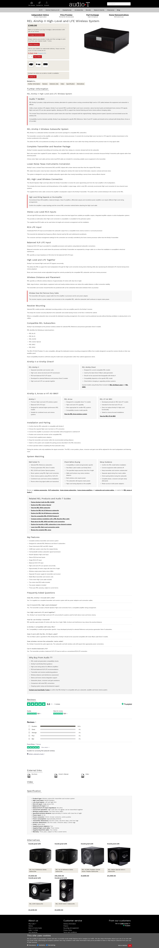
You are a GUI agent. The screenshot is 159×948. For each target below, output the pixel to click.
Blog (118, 10)
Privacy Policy (67, 930)
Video (87, 774)
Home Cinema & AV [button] (52, 10)
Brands (88, 10)
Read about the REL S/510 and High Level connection (48, 521)
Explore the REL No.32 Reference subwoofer (45, 513)
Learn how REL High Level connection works (45, 527)
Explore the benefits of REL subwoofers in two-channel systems (51, 524)
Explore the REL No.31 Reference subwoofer (45, 510)
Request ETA (42, 53)
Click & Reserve (34, 44)
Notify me (32, 76)
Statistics (42, 945)
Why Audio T (32, 923)
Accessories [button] (79, 10)
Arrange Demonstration (36, 35)
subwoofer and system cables (104, 490)
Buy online (37, 56)
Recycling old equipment (71, 928)
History (30, 926)
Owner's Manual (63, 774)
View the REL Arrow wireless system (75, 414)
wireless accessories (40, 490)
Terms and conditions (70, 932)
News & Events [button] (99, 10)
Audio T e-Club (33, 930)
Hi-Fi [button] (40, 10)
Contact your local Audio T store (39, 690)
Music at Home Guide (35, 928)
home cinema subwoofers (68, 490)
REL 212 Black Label (116, 385)
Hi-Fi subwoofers (53, 490)
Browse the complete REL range (41, 530)
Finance (65, 926)
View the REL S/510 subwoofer (40, 507)
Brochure (34, 774)
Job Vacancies (32, 932)
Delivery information (69, 923)
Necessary (32, 945)
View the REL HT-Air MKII (107, 416)
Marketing (51, 945)
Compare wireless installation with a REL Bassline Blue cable (50, 519)
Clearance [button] (110, 10)
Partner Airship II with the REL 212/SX (42, 502)
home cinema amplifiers (85, 490)
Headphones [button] (67, 10)
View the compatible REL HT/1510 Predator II (45, 516)
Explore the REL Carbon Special (41, 505)
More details (122, 945)
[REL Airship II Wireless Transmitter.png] (106, 40)
